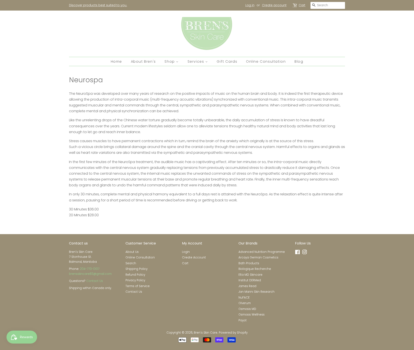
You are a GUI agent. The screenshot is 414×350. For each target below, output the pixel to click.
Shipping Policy (136, 269)
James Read (247, 286)
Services (196, 61)
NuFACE (244, 298)
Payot (242, 320)
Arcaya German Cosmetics (258, 257)
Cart (302, 5)
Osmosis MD (247, 309)
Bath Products (248, 263)
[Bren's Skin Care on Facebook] (297, 253)
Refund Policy (135, 275)
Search (130, 263)
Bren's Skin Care (205, 333)
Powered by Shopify (233, 333)
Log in (249, 5)
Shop (170, 61)
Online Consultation (266, 61)
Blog (299, 61)
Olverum (244, 303)
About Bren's (143, 61)
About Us (132, 252)
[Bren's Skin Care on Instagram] (304, 253)
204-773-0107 (89, 269)
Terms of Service (137, 286)
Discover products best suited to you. (98, 5)
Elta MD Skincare (250, 275)
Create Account (194, 257)
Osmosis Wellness (251, 315)
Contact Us (94, 281)
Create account (274, 5)
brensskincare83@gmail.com (90, 274)
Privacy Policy (135, 280)
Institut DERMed (249, 280)
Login (186, 252)
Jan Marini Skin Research (256, 292)
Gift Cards (227, 61)
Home (116, 61)
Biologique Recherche (254, 269)
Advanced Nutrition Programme (261, 252)
